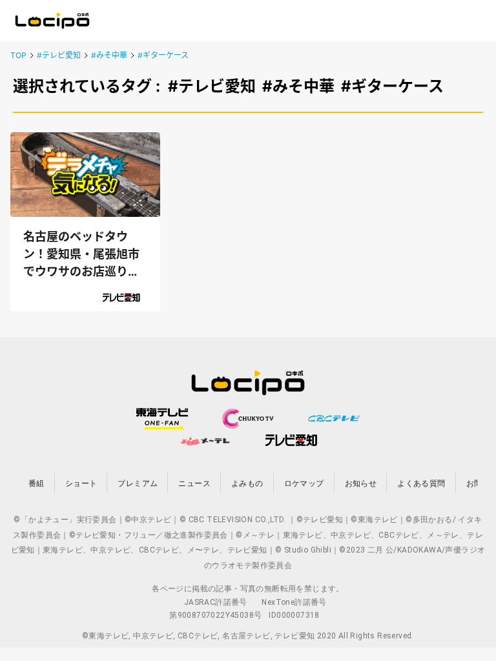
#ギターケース (163, 55)
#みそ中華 (109, 55)
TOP (18, 55)
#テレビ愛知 (59, 55)
